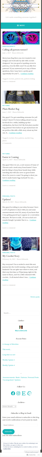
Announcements (8, 46)
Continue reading (27, 74)
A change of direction (10, 344)
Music (18, 377)
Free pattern (19, 138)
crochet (11, 79)
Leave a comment (8, 81)
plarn (4, 141)
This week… (6, 349)
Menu (22, 25)
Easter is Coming (10, 157)
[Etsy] (23, 393)
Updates (17, 380)
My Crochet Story (10, 255)
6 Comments (7, 143)
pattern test (19, 79)
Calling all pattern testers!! (15, 49)
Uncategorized (8, 380)
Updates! (6, 199)
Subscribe (8, 432)
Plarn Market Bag (10, 108)
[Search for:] (21, 313)
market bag (29, 138)
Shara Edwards (17, 53)
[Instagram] (18, 393)
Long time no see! (8, 355)
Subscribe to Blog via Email (21, 413)
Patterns (6, 105)
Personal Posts (8, 196)
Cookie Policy (7, 449)
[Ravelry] (29, 393)
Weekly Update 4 (8, 365)
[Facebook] (13, 393)
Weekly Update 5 (8, 360)
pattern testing (29, 79)
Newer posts (35, 297)
